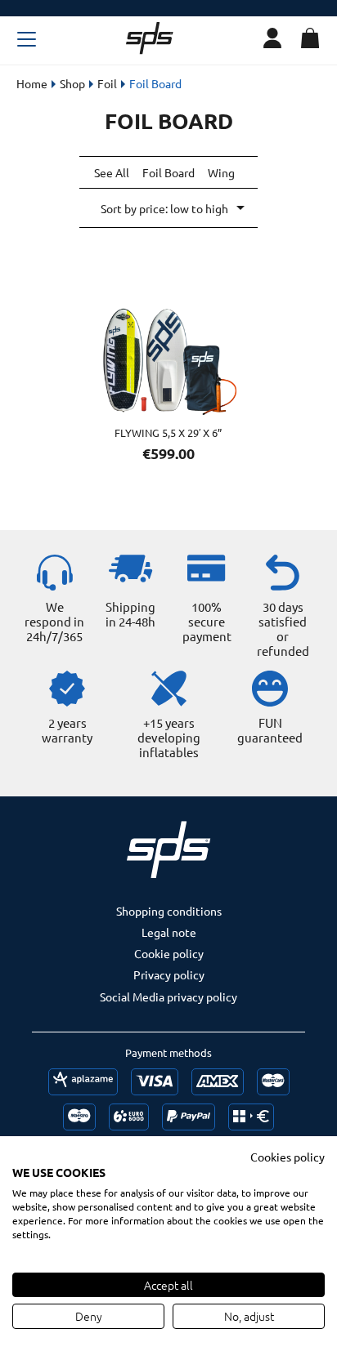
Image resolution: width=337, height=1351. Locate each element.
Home (31, 83)
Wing (221, 172)
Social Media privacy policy (168, 996)
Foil (107, 83)
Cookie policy (169, 953)
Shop (72, 83)
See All (111, 172)
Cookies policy (287, 1156)
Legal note (169, 932)
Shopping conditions (169, 910)
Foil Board (168, 172)
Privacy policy (168, 974)
